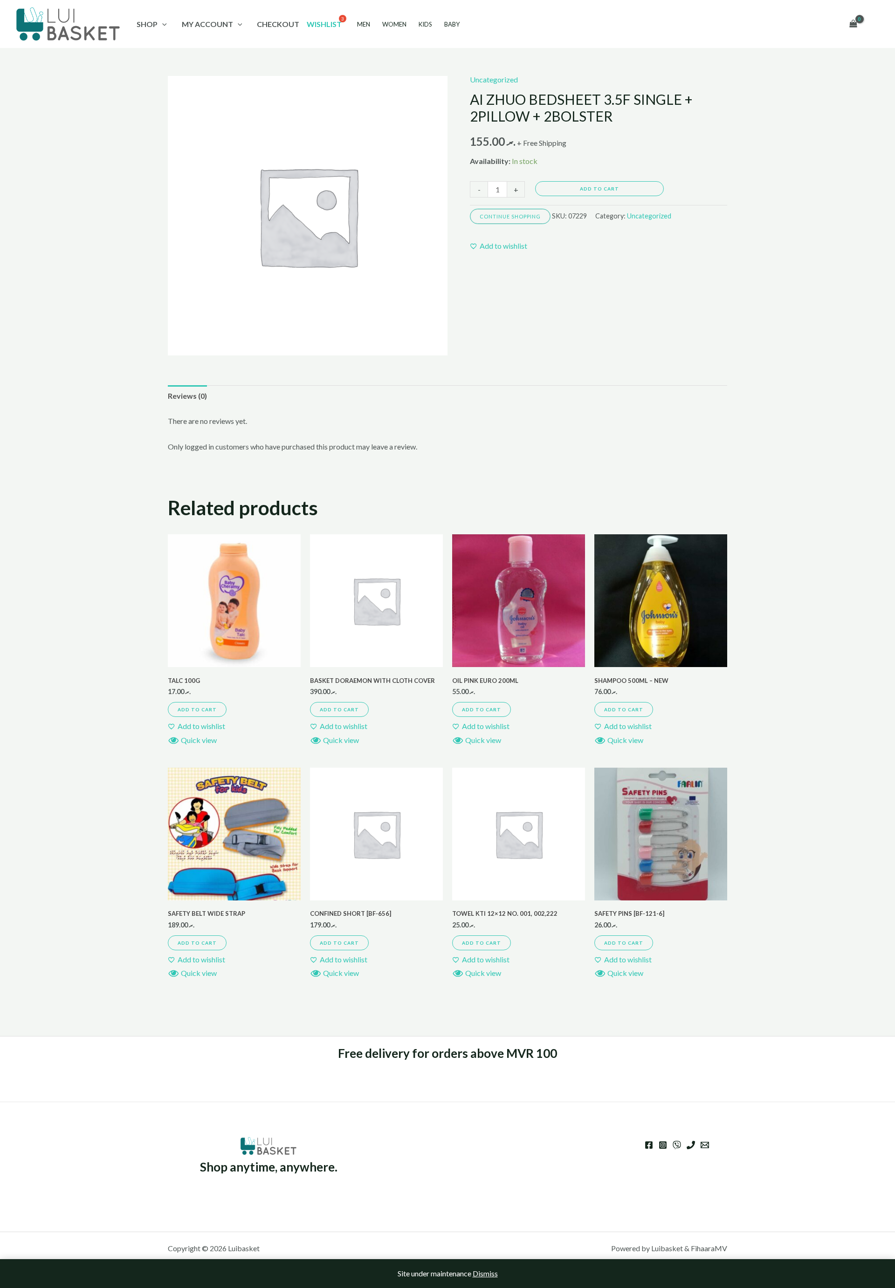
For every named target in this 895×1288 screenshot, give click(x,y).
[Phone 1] (691, 1145)
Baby (452, 24)
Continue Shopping (510, 216)
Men (363, 24)
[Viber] (677, 1145)
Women (394, 24)
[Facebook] (649, 1145)
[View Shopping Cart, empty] (853, 24)
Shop (147, 24)
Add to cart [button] (197, 709)
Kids (425, 24)
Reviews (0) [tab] (187, 395)
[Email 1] (705, 1145)
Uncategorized (494, 79)
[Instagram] (663, 1145)
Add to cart (599, 188)
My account (207, 24)
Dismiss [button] (485, 1273)
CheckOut (278, 24)
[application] (162, 24)
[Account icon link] (874, 24)
